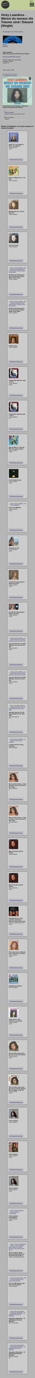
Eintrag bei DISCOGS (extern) (11, 57)
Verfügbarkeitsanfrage (9, 75)
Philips (5, 44)
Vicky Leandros (9, 112)
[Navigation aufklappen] (32, 7)
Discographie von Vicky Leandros (13, 31)
